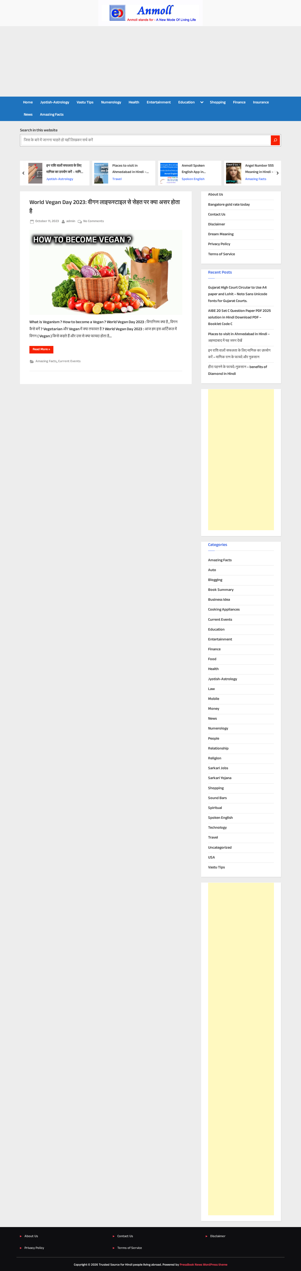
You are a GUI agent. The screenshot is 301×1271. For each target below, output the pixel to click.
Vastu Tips (85, 103)
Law (211, 689)
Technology (217, 828)
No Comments (93, 221)
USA (211, 858)
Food (212, 659)
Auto (212, 570)
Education (186, 103)
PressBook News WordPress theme (203, 1265)
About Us (215, 195)
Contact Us (216, 215)
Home (28, 103)
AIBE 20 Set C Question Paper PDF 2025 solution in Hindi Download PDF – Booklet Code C (239, 317)
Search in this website (39, 130)
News (28, 115)
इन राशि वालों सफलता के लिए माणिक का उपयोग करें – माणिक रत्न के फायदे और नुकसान (64, 169)
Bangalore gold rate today (229, 205)
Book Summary (221, 590)
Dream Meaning (221, 234)
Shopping (218, 103)
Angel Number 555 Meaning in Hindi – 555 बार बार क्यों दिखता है (262, 169)
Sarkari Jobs (218, 768)
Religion (214, 758)
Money (213, 709)
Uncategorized (220, 848)
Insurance (261, 103)
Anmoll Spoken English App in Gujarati (193, 169)
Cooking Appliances (224, 610)
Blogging (215, 580)
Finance (239, 103)
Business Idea (219, 600)
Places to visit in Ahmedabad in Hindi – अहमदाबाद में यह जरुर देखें (129, 169)
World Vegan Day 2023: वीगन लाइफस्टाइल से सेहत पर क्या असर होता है (104, 207)
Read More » (43, 350)
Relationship (218, 749)
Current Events (69, 361)
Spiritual (215, 808)
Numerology (111, 103)
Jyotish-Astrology (54, 103)
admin (70, 221)
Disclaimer (216, 225)
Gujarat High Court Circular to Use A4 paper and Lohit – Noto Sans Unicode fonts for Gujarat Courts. (237, 294)
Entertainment (159, 103)
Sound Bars (217, 798)
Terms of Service (221, 254)
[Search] (275, 140)
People (213, 739)
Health (134, 103)
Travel (116, 179)
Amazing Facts (51, 115)
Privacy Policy (219, 244)
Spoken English (193, 179)
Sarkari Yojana (219, 778)
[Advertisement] (150, 61)
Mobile (213, 699)
